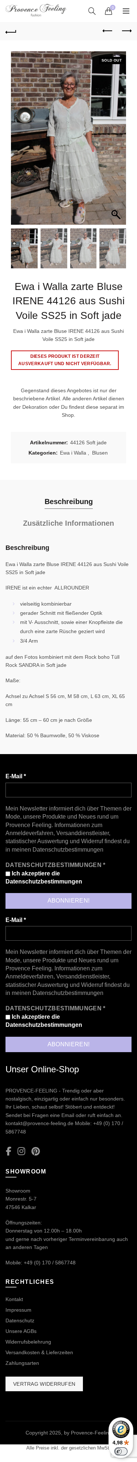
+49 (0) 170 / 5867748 (50, 1263)
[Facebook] (8, 1152)
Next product (126, 31)
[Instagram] (21, 1152)
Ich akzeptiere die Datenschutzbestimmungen (43, 877)
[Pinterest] (35, 1152)
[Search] (92, 10)
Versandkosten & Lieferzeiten (39, 1352)
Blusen (100, 453)
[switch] (121, 1451)
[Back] (11, 31)
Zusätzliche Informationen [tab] (68, 523)
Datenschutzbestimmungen (68, 849)
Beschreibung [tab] (69, 501)
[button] (116, 142)
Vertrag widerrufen (44, 1384)
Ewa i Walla (73, 453)
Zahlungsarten (22, 1363)
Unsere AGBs (21, 1331)
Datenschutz (19, 1320)
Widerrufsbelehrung (28, 1342)
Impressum (18, 1310)
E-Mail (15, 776)
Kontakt (14, 1299)
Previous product (108, 31)
